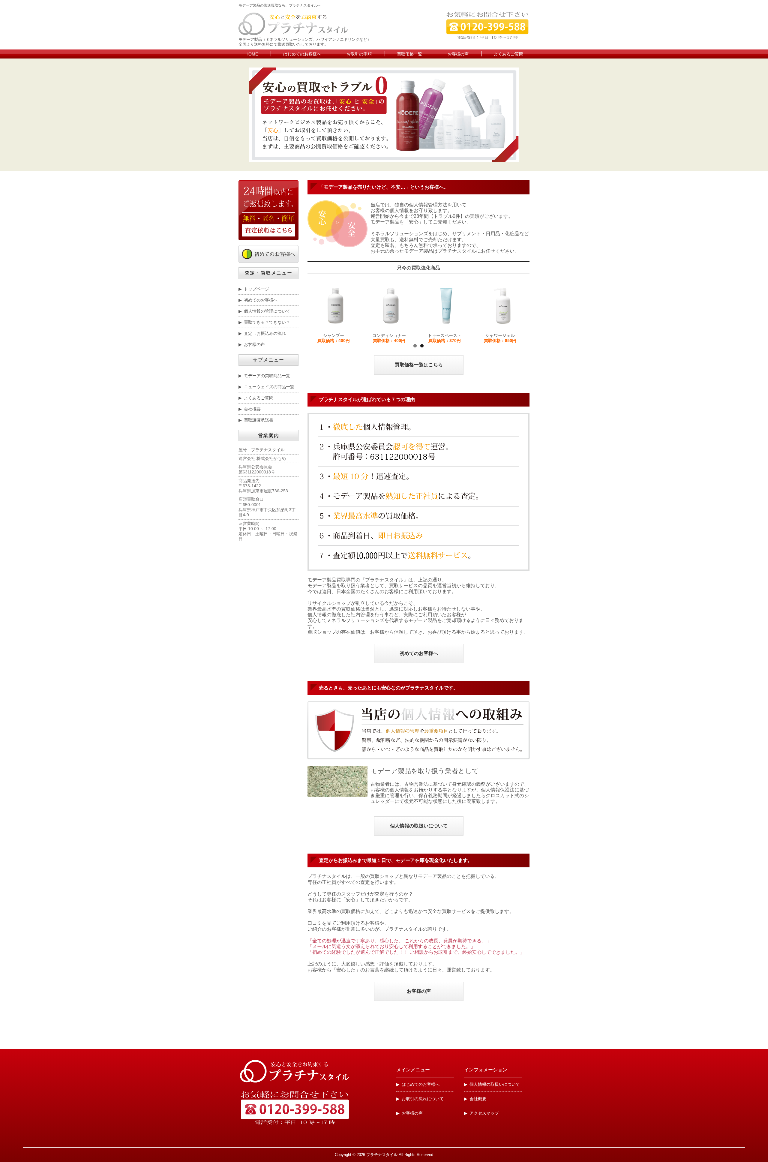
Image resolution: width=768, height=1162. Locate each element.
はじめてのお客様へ (302, 54)
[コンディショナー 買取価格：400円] (390, 305)
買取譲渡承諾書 (258, 420)
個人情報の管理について (267, 311)
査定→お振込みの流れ (265, 333)
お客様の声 (458, 54)
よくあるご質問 (508, 54)
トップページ (256, 289)
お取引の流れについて (423, 1098)
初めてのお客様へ (419, 653)
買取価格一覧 (409, 54)
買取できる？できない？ (267, 322)
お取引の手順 (359, 54)
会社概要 (252, 409)
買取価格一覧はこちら (419, 364)
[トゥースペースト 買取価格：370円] (446, 305)
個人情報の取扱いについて (419, 825)
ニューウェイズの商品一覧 (269, 386)
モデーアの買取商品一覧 (267, 375)
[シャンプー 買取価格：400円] (335, 305)
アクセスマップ (484, 1113)
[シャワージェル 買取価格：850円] (502, 305)
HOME (251, 54)
